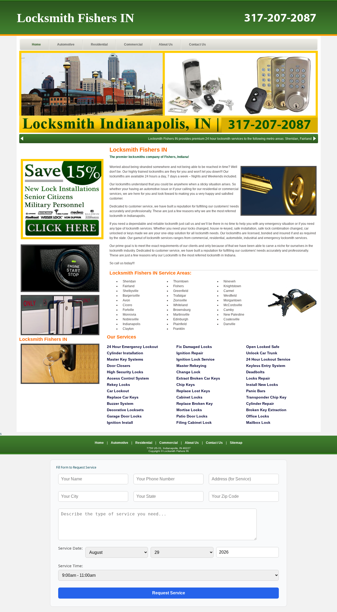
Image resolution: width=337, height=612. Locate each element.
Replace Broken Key (194, 403)
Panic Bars (255, 391)
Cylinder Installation (125, 353)
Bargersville (131, 295)
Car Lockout (118, 391)
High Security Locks (125, 372)
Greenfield (180, 291)
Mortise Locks (189, 410)
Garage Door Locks (124, 416)
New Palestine (234, 314)
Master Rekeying (191, 366)
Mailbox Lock (258, 422)
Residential (99, 44)
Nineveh (230, 281)
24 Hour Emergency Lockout (132, 347)
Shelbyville (130, 291)
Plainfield (180, 324)
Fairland (129, 286)
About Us (166, 44)
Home (36, 44)
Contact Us (197, 44)
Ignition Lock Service (195, 359)
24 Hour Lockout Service (268, 359)
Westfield (230, 295)
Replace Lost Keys (193, 391)
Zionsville (180, 300)
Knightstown (232, 286)
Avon (126, 300)
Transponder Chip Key (266, 397)
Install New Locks (262, 384)
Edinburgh (180, 319)
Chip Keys (185, 384)
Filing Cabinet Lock (194, 422)
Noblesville (131, 319)
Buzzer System (120, 403)
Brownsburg (182, 310)
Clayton (128, 329)
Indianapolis (131, 324)
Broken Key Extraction (266, 410)
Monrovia (129, 314)
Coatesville (232, 319)
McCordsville (233, 305)
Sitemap (236, 443)
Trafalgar (179, 295)
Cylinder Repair (260, 403)
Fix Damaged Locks (194, 347)
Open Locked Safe (262, 347)
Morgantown (232, 300)
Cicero (127, 305)
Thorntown (181, 281)
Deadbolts (255, 372)
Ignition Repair (189, 353)
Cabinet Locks (189, 397)
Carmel (229, 291)
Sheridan (129, 281)
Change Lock (188, 372)
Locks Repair (258, 378)
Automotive (66, 44)
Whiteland (180, 305)
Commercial (133, 44)
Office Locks (257, 416)
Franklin (179, 329)
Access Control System (128, 378)
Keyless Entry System (265, 366)
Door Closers (118, 366)
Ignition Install (120, 422)
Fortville (128, 310)
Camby (229, 310)
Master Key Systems (125, 359)
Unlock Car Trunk (261, 353)
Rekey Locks (118, 384)
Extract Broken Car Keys (198, 378)
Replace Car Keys (122, 397)
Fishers (178, 286)
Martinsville (181, 314)
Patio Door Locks (191, 416)
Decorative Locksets (125, 410)
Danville (229, 324)
